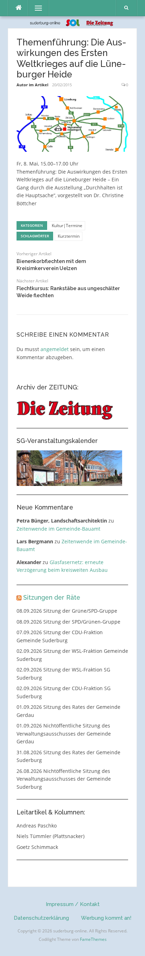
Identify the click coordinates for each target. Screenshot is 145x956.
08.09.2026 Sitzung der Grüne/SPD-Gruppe (67, 610)
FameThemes (93, 939)
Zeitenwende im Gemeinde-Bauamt (58, 528)
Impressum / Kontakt (73, 904)
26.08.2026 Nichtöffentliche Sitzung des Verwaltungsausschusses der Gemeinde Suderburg (64, 779)
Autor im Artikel (32, 84)
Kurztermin (69, 236)
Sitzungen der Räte (51, 597)
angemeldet (54, 349)
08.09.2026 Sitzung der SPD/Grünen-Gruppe (68, 621)
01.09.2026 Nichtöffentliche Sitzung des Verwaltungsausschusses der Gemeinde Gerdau (64, 733)
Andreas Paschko (37, 825)
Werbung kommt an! (106, 918)
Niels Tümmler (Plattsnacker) (50, 836)
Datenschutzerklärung (41, 918)
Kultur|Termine (67, 226)
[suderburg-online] (72, 22)
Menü (35, 8)
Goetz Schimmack (37, 847)
